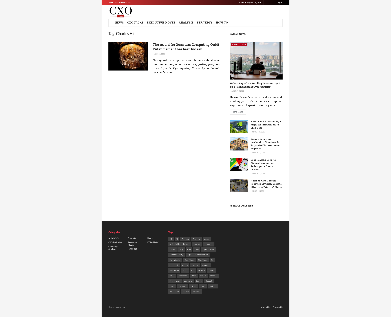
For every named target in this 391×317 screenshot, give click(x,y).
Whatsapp (174, 291)
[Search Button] (281, 12)
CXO (197, 249)
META (172, 276)
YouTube (197, 291)
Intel (185, 270)
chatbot (197, 244)
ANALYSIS (186, 22)
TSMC (203, 286)
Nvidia (203, 276)
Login (279, 2)
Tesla (172, 286)
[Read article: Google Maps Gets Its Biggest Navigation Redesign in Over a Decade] (239, 164)
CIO (189, 249)
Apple (207, 239)
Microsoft (183, 276)
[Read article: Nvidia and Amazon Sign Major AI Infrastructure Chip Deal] (239, 126)
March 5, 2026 (258, 191)
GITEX (185, 265)
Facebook (174, 265)
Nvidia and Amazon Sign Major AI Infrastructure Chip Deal (265, 124)
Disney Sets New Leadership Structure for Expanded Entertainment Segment (265, 143)
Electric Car (175, 260)
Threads (182, 286)
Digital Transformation (197, 255)
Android (196, 239)
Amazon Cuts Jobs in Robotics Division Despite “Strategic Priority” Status (266, 183)
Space (199, 281)
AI (177, 239)
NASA (194, 276)
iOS (192, 270)
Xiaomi (186, 291)
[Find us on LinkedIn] (270, 2)
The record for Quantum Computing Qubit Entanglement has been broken (186, 46)
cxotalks (132, 238)
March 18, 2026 (258, 153)
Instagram (174, 270)
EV (212, 260)
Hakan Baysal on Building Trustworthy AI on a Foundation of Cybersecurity (255, 85)
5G (171, 239)
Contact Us (124, 2)
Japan (211, 270)
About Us (112, 2)
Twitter (213, 286)
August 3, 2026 (237, 91)
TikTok (193, 286)
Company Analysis (112, 247)
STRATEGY (204, 22)
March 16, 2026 (258, 173)
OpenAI (213, 276)
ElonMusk (202, 260)
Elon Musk (189, 260)
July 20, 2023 (159, 54)
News (150, 238)
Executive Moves (161, 22)
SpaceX (209, 281)
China (172, 249)
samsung (188, 281)
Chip (181, 249)
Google (195, 265)
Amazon (185, 239)
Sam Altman (175, 281)
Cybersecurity (176, 255)
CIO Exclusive (239, 45)
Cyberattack (208, 249)
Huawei (205, 265)
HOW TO (222, 22)
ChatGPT (209, 244)
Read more (239, 112)
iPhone (201, 270)
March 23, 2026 (258, 132)
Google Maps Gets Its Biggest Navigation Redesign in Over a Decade (263, 164)
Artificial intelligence (180, 244)
